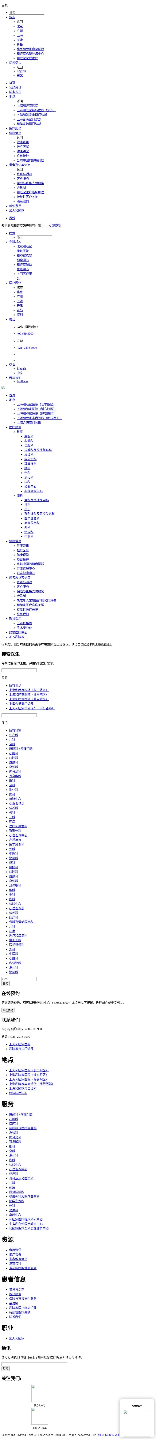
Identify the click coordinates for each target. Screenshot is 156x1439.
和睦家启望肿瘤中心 (30, 53)
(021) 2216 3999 (27, 347)
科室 (20, 431)
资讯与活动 (24, 174)
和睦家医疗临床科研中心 (26, 1219)
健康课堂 (23, 151)
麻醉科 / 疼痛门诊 (21, 748)
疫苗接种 (23, 155)
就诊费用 (15, 206)
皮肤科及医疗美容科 (38, 450)
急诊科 (28, 454)
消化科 (28, 477)
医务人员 (15, 92)
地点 (12, 96)
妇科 (20, 495)
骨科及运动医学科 (36, 500)
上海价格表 (24, 623)
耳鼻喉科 (30, 463)
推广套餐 (23, 146)
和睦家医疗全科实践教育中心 (29, 1228)
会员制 (21, 187)
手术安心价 (24, 627)
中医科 (28, 536)
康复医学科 (32, 523)
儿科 (27, 504)
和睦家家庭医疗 (27, 58)
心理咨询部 (16, 803)
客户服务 (23, 178)
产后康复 (15, 840)
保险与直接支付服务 (30, 183)
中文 (20, 75)
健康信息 (15, 133)
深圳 (20, 314)
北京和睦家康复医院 (30, 49)
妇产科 (13, 735)
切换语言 (15, 62)
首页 (12, 83)
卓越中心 (15, 1214)
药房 (27, 509)
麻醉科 (28, 436)
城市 (12, 17)
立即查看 (55, 225)
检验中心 (30, 486)
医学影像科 (32, 518)
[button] (81, 233)
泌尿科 (28, 532)
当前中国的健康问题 (30, 160)
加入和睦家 (16, 210)
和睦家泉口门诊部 (21, 1048)
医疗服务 (15, 128)
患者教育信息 (18, 1259)
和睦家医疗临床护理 (30, 192)
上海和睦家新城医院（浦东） (36, 110)
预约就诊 (15, 87)
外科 (27, 527)
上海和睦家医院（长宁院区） (36, 404)
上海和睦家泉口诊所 (23, 1088)
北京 (20, 26)
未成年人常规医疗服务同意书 (36, 600)
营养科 (13, 808)
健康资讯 (23, 142)
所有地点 (15, 685)
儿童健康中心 (26, 573)
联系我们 (23, 201)
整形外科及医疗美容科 (39, 513)
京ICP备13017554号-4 (111, 1434)
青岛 (20, 44)
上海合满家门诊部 (29, 119)
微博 (12, 218)
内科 (27, 482)
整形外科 (15, 830)
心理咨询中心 (33, 491)
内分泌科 (30, 459)
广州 (20, 30)
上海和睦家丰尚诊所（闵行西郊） (39, 418)
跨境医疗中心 (18, 632)
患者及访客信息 (19, 165)
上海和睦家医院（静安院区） (36, 413)
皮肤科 (13, 762)
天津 (20, 40)
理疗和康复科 (18, 826)
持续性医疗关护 (27, 196)
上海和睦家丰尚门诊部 (32, 114)
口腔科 (28, 445)
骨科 (12, 812)
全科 (27, 472)
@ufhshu (22, 381)
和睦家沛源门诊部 (29, 124)
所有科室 (15, 730)
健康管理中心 (26, 568)
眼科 (27, 468)
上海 (20, 35)
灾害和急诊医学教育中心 (26, 1224)
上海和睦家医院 (27, 105)
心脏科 (28, 441)
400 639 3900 (25, 333)
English (21, 71)
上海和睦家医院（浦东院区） (36, 409)
